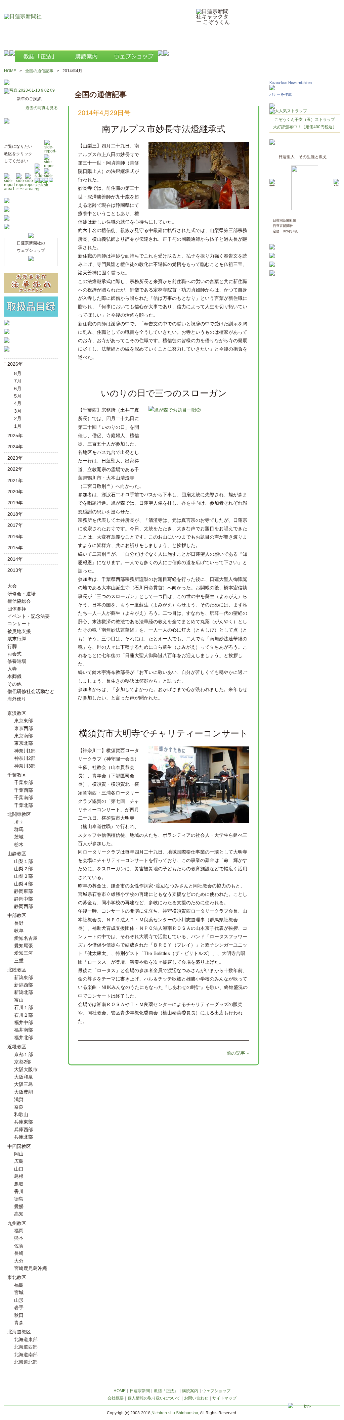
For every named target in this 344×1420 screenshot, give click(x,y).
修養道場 (16, 661)
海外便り (16, 698)
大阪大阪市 (26, 1069)
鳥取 (19, 1184)
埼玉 (19, 822)
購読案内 (190, 1390)
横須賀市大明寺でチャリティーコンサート (163, 733)
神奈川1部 (25, 750)
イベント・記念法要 (28, 616)
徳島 (19, 1198)
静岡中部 (23, 899)
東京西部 (23, 728)
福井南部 (23, 1030)
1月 (18, 426)
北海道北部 (26, 1362)
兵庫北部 (23, 1137)
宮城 (19, 1292)
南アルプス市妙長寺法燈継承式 (163, 129)
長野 (19, 923)
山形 (19, 1300)
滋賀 (19, 1099)
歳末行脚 (16, 638)
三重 (19, 960)
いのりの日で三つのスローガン (164, 393)
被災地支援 (19, 631)
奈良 (19, 1107)
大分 (19, 1261)
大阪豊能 (23, 1092)
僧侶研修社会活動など (30, 691)
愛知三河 (23, 953)
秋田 (19, 1315)
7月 (18, 380)
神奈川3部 (25, 766)
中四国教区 (19, 1146)
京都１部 (23, 1054)
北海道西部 (26, 1346)
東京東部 (23, 720)
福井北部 (23, 1037)
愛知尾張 (23, 945)
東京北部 (23, 743)
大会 (12, 586)
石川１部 (23, 1007)
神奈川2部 (25, 758)
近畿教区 (16, 1046)
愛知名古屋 (26, 938)
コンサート (19, 623)
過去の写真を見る (42, 107)
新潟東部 (23, 977)
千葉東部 (23, 782)
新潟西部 (23, 985)
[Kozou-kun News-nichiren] (272, 88)
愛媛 (19, 1206)
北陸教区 (16, 969)
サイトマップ (224, 1398)
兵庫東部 (23, 1122)
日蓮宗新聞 (140, 1390)
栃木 (19, 844)
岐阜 (19, 930)
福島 (19, 1285)
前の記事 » (237, 1053)
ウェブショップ (216, 1390)
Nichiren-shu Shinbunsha (175, 1413)
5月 (18, 396)
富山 (19, 1000)
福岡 (19, 1230)
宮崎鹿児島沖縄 (30, 1268)
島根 (19, 1176)
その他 (14, 684)
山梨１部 (23, 861)
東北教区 (16, 1277)
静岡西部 (23, 906)
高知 (19, 1214)
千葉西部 (23, 790)
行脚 (12, 646)
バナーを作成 (280, 94)
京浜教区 (16, 713)
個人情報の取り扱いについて (154, 1398)
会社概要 (116, 1398)
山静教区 (16, 853)
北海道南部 (26, 1354)
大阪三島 (23, 1084)
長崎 (19, 1253)
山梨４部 (23, 883)
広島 (19, 1161)
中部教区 (16, 915)
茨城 (19, 836)
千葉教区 (16, 775)
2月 (18, 418)
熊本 (19, 1238)
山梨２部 (23, 868)
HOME (10, 70)
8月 (18, 373)
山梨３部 (23, 876)
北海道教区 (19, 1331)
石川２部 (23, 1015)
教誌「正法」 (166, 1390)
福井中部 (23, 1022)
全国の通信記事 (39, 70)
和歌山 (21, 1114)
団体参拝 (16, 608)
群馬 (19, 829)
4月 (18, 403)
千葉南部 (23, 797)
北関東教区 (19, 814)
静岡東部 (23, 891)
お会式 (14, 653)
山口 (19, 1169)
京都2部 (22, 1061)
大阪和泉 (23, 1077)
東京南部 (23, 735)
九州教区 (16, 1223)
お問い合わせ (196, 1398)
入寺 (12, 669)
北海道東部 (26, 1339)
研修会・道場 (21, 593)
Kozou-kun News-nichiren (290, 83)
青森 (19, 1322)
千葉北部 (23, 805)
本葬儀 (14, 676)
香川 (19, 1191)
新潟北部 (23, 992)
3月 (18, 411)
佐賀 (19, 1245)
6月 (18, 388)
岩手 (19, 1307)
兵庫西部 (23, 1129)
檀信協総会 (19, 601)
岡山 (19, 1153)
